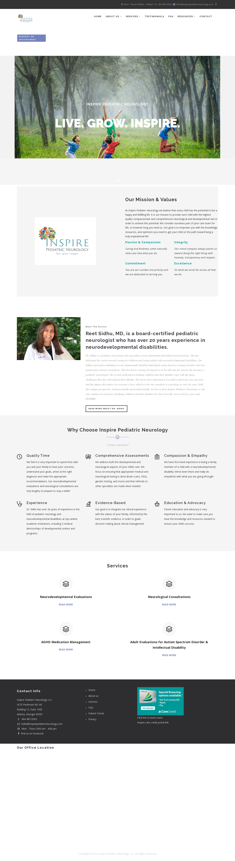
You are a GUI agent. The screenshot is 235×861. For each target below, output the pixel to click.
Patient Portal (96, 713)
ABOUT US (113, 16)
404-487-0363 (29, 719)
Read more (66, 604)
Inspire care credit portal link (153, 722)
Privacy (92, 719)
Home (98, 16)
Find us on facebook (32, 733)
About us (93, 695)
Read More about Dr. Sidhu (106, 409)
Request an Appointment (27, 38)
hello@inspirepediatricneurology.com (41, 723)
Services (132, 16)
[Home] (26, 16)
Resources (186, 16)
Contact (206, 16)
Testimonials (154, 16)
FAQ (170, 16)
